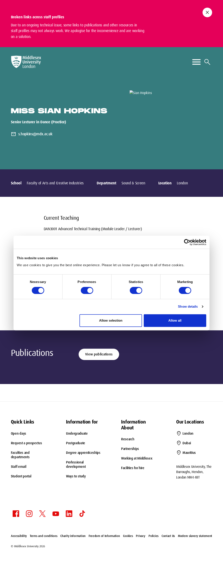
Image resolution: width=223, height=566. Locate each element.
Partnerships (130, 448)
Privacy (140, 536)
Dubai (186, 443)
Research (127, 439)
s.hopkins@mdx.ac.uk (35, 134)
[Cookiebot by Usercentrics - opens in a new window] (187, 242)
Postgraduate (75, 443)
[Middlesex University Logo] (26, 62)
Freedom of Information (104, 536)
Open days (18, 433)
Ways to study (76, 476)
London (187, 433)
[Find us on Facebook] (16, 514)
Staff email (18, 466)
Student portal (21, 476)
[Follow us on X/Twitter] (42, 514)
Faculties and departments (20, 454)
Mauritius (189, 452)
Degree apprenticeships (83, 452)
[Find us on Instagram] (29, 514)
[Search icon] (207, 62)
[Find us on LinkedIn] (69, 514)
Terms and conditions (43, 536)
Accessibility (19, 536)
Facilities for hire (132, 468)
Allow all (174, 320)
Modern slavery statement (195, 536)
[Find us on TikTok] (82, 514)
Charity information (73, 536)
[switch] (87, 290)
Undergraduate (77, 433)
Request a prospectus (26, 443)
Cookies (128, 536)
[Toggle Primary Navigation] (196, 62)
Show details (188, 306)
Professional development (76, 464)
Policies (154, 536)
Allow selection (110, 320)
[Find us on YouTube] (56, 514)
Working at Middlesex (136, 458)
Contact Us (168, 536)
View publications (99, 354)
